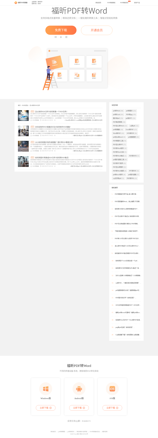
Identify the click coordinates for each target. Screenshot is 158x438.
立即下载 (44, 408)
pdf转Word (118, 111)
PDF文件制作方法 (97, 166)
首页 (19, 105)
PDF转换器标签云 (95, 431)
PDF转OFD (134, 156)
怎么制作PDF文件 (35, 105)
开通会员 (97, 30)
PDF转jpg (131, 114)
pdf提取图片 (133, 137)
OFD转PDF (132, 133)
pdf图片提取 (133, 174)
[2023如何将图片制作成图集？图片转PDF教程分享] (23, 146)
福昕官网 (104, 431)
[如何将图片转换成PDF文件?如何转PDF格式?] (23, 161)
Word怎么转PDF (70, 120)
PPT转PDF (134, 171)
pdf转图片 (131, 111)
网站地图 (79, 431)
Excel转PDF (131, 129)
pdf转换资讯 (70, 431)
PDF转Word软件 (119, 148)
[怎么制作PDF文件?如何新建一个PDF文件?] (23, 115)
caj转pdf (134, 126)
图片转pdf (118, 118)
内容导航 (84, 431)
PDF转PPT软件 (119, 163)
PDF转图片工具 (119, 141)
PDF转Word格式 (119, 156)
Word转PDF (118, 133)
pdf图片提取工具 (120, 159)
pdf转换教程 (61, 431)
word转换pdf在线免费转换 (83, 120)
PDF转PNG (132, 178)
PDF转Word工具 (119, 152)
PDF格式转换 (119, 122)
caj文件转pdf (118, 178)
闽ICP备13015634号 (82, 434)
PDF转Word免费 (119, 171)
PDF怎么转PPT (119, 144)
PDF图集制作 (98, 135)
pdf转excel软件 (119, 174)
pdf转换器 (118, 129)
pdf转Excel (118, 114)
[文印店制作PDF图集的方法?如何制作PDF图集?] (23, 131)
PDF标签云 (25, 105)
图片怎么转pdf (78, 135)
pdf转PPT (130, 118)
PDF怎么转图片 (119, 167)
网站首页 (98, 2)
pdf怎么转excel (119, 137)
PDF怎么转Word (120, 126)
